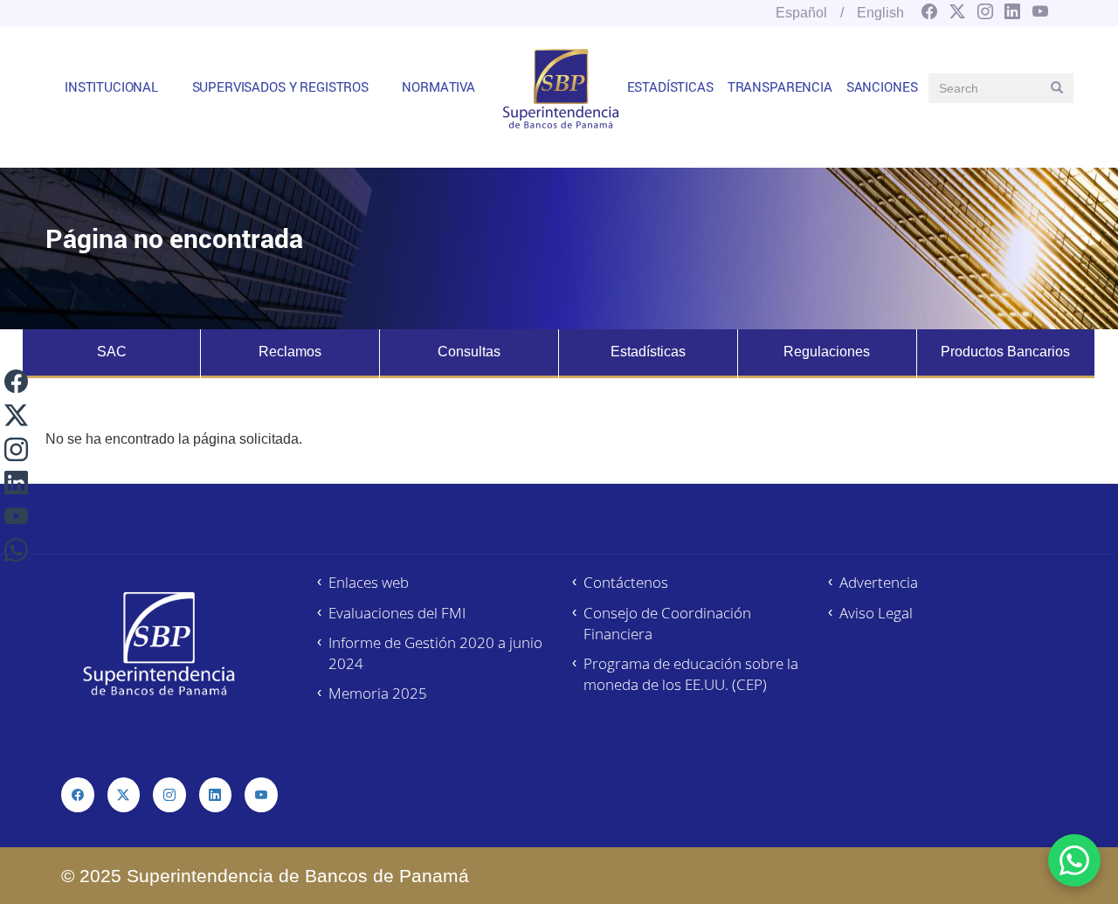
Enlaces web (368, 582)
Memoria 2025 (377, 693)
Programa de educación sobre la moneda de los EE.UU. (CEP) (690, 673)
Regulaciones (826, 351)
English (880, 12)
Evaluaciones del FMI (397, 613)
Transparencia (780, 86)
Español (801, 12)
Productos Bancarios (1005, 351)
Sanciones (882, 86)
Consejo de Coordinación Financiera (667, 623)
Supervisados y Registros (280, 86)
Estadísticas (670, 86)
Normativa (438, 86)
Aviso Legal (876, 613)
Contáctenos (625, 582)
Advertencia (878, 582)
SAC (112, 351)
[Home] (560, 88)
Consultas (469, 351)
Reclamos (290, 351)
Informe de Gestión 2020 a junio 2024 (435, 652)
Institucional (111, 86)
